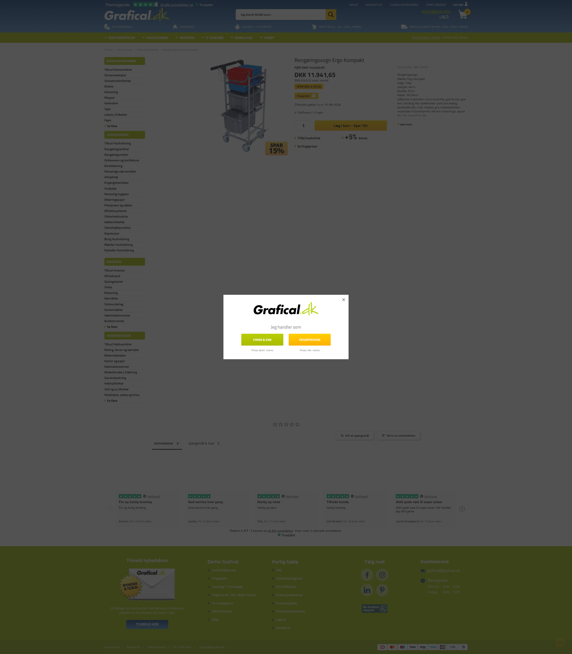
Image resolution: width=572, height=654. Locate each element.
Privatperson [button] (309, 339)
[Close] (344, 300)
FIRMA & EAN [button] (262, 339)
